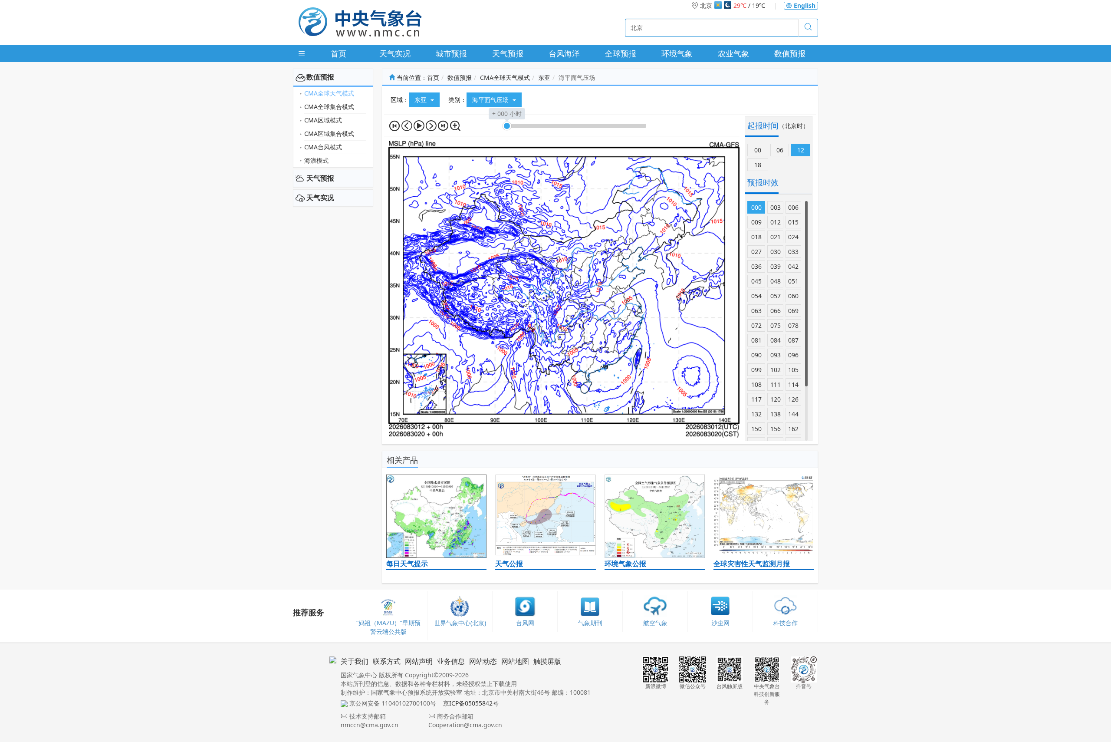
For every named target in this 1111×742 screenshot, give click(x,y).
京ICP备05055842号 (471, 703)
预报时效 (763, 182)
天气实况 (395, 53)
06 (779, 150)
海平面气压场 (491, 100)
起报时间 (763, 125)
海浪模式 (316, 160)
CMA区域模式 (323, 120)
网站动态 (483, 661)
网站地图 (515, 661)
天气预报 (507, 53)
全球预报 (620, 53)
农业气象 (733, 53)
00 (757, 150)
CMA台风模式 (323, 147)
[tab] (333, 77)
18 (757, 165)
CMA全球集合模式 (329, 106)
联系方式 (387, 661)
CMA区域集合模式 (329, 133)
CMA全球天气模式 (329, 93)
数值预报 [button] (320, 77)
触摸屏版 (547, 661)
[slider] (507, 126)
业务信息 (451, 661)
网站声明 (419, 661)
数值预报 (789, 53)
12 (800, 150)
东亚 (544, 77)
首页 (338, 53)
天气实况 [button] (320, 197)
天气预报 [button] (320, 178)
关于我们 (354, 661)
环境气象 (677, 53)
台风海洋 (564, 53)
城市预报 (451, 53)
